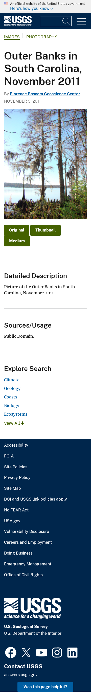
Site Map (12, 488)
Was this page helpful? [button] (45, 686)
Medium (17, 241)
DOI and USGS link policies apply (35, 499)
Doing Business (18, 553)
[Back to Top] (72, 674)
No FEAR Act (16, 510)
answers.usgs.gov (20, 674)
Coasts (10, 396)
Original (16, 230)
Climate (11, 379)
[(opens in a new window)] (10, 652)
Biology (11, 405)
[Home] (18, 24)
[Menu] (81, 21)
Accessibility (16, 445)
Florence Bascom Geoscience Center (45, 94)
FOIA (9, 456)
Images (12, 37)
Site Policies (15, 467)
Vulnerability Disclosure (26, 531)
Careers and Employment (28, 542)
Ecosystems (16, 414)
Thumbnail (45, 230)
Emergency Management (27, 564)
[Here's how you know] (45, 6)
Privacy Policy (17, 477)
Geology (12, 388)
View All (12, 423)
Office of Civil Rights (23, 575)
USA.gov (12, 521)
